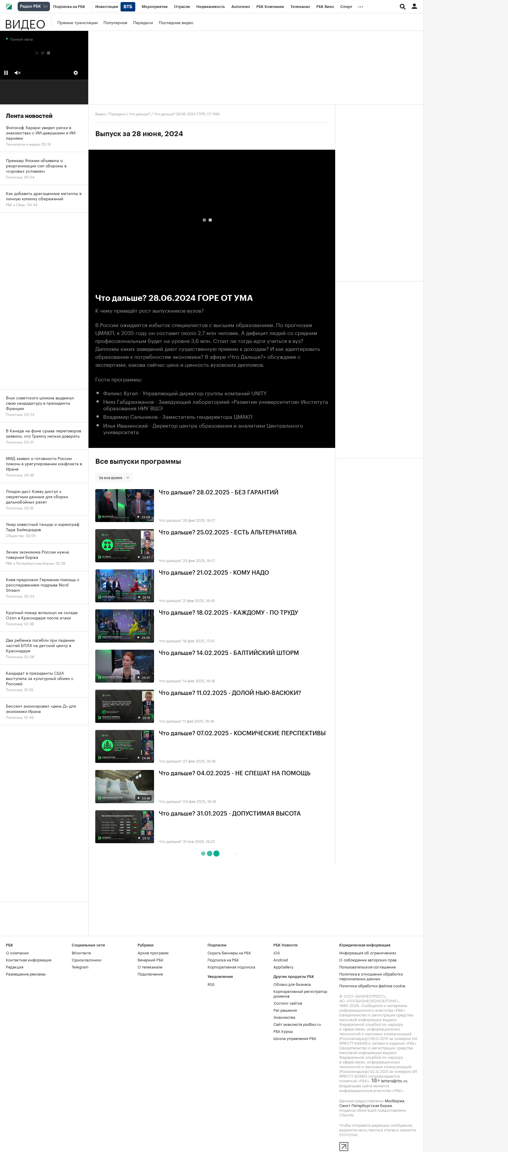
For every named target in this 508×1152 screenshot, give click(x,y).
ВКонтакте (81, 952)
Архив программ (153, 952)
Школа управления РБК (294, 1038)
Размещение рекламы (26, 973)
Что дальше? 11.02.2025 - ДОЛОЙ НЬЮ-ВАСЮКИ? (230, 693)
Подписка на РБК (223, 959)
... (360, 6)
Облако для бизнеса (292, 984)
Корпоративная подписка (231, 966)
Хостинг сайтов (287, 1003)
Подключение (150, 973)
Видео (25, 22)
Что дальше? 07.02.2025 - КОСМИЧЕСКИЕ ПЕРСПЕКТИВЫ (242, 733)
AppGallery (283, 966)
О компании (17, 952)
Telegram (80, 966)
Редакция (15, 966)
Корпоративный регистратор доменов (300, 993)
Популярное (115, 22)
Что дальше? (140, 113)
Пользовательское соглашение (367, 966)
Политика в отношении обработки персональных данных (371, 976)
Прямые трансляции (77, 22)
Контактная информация (28, 959)
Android (280, 959)
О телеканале (150, 966)
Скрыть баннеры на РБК (229, 952)
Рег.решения (285, 1010)
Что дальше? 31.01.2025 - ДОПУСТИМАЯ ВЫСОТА (230, 814)
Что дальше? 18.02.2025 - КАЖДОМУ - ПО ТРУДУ (228, 613)
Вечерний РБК (150, 959)
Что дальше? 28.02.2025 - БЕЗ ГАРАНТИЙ (218, 493)
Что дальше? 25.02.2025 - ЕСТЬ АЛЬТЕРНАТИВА (228, 533)
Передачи (143, 22)
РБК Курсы (283, 1031)
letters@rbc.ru (394, 1080)
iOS (276, 952)
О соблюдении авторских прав (368, 959)
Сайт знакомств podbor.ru (297, 1024)
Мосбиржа (394, 1100)
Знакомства (284, 1017)
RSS (211, 984)
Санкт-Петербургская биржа (365, 1105)
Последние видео (176, 22)
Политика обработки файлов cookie (372, 985)
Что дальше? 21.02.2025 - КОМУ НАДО (214, 573)
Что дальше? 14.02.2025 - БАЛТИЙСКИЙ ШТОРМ (229, 653)
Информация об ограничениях (367, 952)
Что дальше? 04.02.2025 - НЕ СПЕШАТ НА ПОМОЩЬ (234, 773)
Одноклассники (86, 959)
